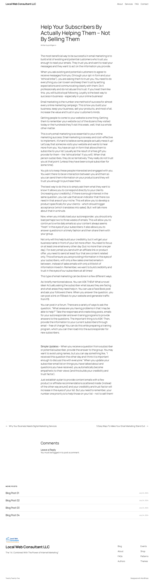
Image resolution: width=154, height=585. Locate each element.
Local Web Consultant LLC (21, 4)
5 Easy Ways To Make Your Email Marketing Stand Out (121, 426)
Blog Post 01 (12, 493)
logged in (56, 452)
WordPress (144, 578)
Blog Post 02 (13, 500)
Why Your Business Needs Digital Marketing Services (33, 426)
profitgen (51, 45)
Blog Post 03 (13, 507)
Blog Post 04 (13, 515)
